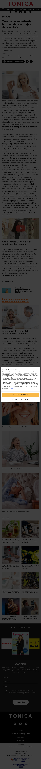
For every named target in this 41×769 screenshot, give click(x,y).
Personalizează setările (20, 399)
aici (12, 388)
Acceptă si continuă (20, 395)
